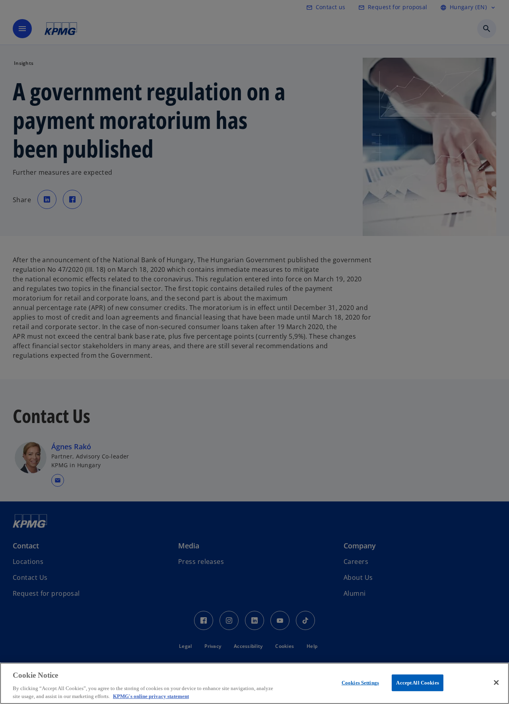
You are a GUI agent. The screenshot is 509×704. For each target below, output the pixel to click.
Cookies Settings (360, 683)
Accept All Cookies (417, 683)
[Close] (496, 682)
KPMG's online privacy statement (151, 696)
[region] (254, 683)
